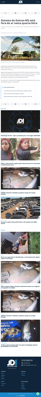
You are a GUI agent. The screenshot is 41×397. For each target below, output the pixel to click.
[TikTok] (30, 360)
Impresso (23, 375)
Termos (22, 383)
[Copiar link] (35, 13)
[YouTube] (28, 360)
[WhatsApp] (32, 360)
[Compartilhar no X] (25, 13)
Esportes (3, 375)
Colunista (23, 373)
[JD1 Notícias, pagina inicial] (20, 2)
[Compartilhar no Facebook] (15, 13)
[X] (26, 360)
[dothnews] (22, 395)
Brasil (2, 373)
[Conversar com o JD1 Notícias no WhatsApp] (37, 393)
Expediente (23, 388)
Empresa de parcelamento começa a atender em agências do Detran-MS (18, 96)
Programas (3, 383)
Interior (2, 378)
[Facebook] (22, 360)
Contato (22, 387)
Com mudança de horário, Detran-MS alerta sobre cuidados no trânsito (17, 90)
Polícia (2, 377)
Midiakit (22, 385)
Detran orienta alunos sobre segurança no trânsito (14, 93)
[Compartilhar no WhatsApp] (5, 13)
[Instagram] (24, 360)
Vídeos (2, 385)
